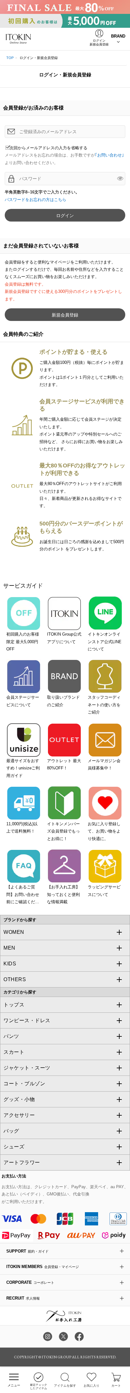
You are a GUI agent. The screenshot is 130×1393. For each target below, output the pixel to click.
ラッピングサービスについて (104, 891)
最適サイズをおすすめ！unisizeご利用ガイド (23, 768)
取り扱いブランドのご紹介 (63, 701)
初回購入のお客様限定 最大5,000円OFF (22, 641)
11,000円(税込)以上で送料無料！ (22, 827)
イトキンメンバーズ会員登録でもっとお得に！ (63, 831)
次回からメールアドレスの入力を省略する (48, 147)
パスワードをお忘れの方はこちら (35, 199)
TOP (10, 58)
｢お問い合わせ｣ (109, 155)
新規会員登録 (65, 314)
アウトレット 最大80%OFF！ (64, 764)
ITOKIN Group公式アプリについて (64, 638)
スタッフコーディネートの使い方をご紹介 (104, 704)
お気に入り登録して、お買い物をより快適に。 (104, 831)
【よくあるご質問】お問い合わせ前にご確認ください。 (22, 895)
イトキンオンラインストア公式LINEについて (104, 641)
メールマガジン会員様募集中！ (104, 764)
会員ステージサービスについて (22, 701)
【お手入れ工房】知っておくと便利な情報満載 (63, 894)
